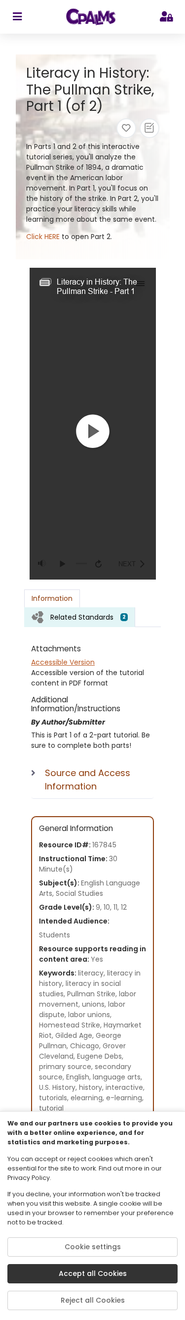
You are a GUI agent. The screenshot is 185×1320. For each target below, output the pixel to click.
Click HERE (43, 237)
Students (54, 935)
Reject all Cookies (93, 1300)
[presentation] (79, 617)
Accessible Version (63, 662)
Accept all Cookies (93, 1273)
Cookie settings (93, 1247)
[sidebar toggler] (17, 17)
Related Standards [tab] (88, 617)
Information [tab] (52, 598)
